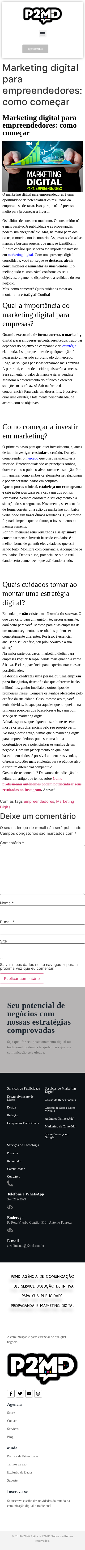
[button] (43, 33)
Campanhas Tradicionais (23, 1123)
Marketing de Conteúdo (60, 1126)
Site (3, 941)
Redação (12, 1115)
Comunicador (16, 1169)
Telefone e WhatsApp (25, 1194)
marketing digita (20, 255)
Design (11, 1107)
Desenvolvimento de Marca (20, 1098)
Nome (7, 903)
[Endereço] (10, 1207)
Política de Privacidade (22, 1456)
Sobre (11, 1413)
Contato (12, 1421)
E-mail (7, 922)
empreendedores (39, 801)
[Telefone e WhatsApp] (10, 1183)
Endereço (15, 1217)
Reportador (14, 1161)
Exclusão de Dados (19, 1472)
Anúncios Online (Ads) (59, 1118)
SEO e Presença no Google (56, 1135)
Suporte (12, 1480)
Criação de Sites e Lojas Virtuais (60, 1109)
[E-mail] (10, 1230)
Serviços (12, 1429)
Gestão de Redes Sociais (60, 1100)
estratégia (69, 346)
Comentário (12, 843)
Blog (10, 1437)
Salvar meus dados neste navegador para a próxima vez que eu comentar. (39, 966)
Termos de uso (16, 1464)
